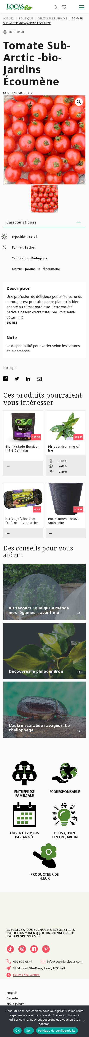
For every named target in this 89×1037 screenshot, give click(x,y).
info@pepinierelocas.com (65, 961)
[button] (79, 102)
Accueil (8, 18)
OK (17, 1030)
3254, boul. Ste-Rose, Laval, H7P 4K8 (39, 968)
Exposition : (20, 237)
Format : (18, 247)
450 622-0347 (22, 961)
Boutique (26, 18)
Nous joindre (15, 1004)
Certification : (21, 258)
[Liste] (64, 7)
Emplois (11, 993)
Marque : (18, 269)
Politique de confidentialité (57, 1030)
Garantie (12, 998)
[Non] (83, 1021)
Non (29, 1030)
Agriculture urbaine (52, 18)
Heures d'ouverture (26, 975)
